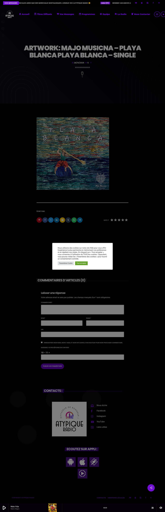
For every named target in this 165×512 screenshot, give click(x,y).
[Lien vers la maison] (9, 14)
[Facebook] (153, 3)
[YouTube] (136, 3)
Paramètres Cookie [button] (65, 263)
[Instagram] (147, 3)
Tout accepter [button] (81, 263)
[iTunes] (142, 3)
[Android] (159, 3)
